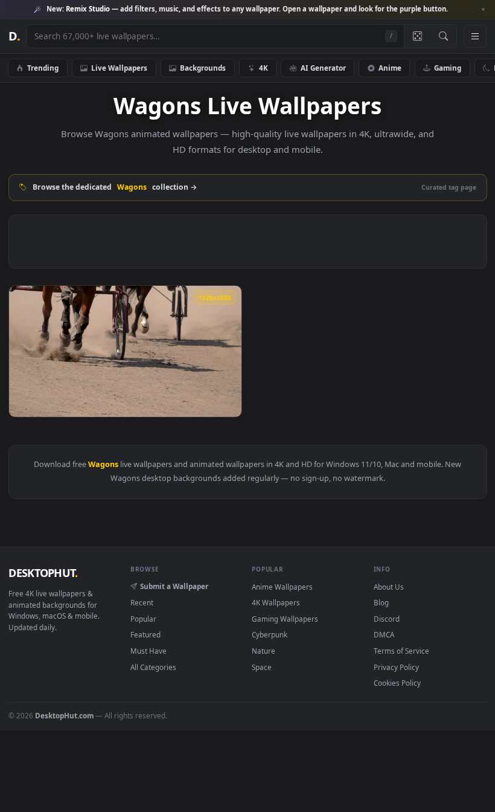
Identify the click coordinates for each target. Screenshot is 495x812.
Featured (145, 634)
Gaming (447, 67)
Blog (381, 602)
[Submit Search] (443, 36)
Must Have (148, 651)
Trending (43, 67)
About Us (389, 586)
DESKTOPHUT (42, 573)
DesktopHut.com (64, 715)
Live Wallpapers (119, 67)
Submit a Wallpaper (174, 586)
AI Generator (323, 67)
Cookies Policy (397, 683)
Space (262, 667)
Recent (141, 602)
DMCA (384, 634)
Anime (389, 67)
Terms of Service (401, 651)
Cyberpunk (269, 634)
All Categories (153, 667)
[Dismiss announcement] (483, 9)
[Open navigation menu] (475, 36)
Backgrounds (203, 67)
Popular (143, 619)
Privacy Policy (396, 667)
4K (263, 67)
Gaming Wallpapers (285, 619)
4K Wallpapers (276, 602)
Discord (387, 619)
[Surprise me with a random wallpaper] (417, 36)
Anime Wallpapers (282, 586)
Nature (263, 651)
